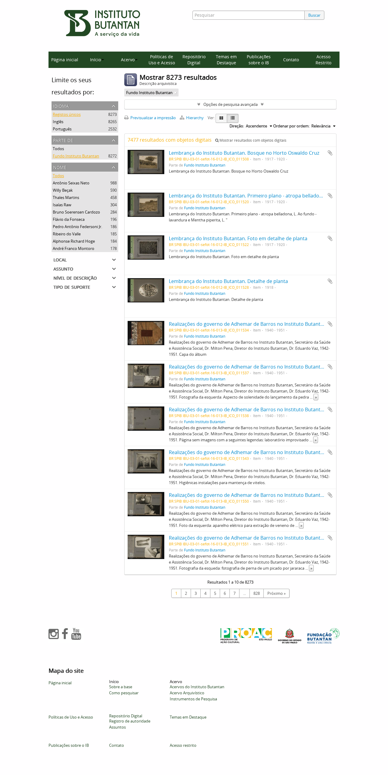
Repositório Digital (194, 60)
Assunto (63, 268)
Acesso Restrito (323, 60)
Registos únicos (67, 114)
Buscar (314, 15)
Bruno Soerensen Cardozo (76, 212)
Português (62, 129)
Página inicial (64, 59)
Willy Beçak (63, 190)
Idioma (61, 105)
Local (59, 259)
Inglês (58, 121)
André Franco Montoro (73, 248)
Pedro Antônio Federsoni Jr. (77, 226)
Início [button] (95, 59)
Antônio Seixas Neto (71, 183)
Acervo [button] (128, 59)
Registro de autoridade (129, 721)
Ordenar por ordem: (291, 126)
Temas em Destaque (226, 60)
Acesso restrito (183, 745)
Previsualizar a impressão (152, 117)
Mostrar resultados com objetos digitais (252, 140)
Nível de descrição (75, 277)
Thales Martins (66, 197)
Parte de (63, 140)
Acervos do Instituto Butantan (197, 686)
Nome (59, 167)
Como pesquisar (124, 693)
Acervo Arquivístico (187, 693)
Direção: (236, 126)
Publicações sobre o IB (259, 60)
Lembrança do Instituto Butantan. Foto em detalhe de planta (238, 238)
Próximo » (276, 593)
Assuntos (117, 727)
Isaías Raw (62, 204)
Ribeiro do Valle (67, 234)
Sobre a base (120, 686)
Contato (291, 59)
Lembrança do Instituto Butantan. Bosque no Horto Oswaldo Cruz (244, 153)
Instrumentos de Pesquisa (193, 699)
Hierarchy (195, 117)
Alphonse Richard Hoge (74, 241)
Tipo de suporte (71, 286)
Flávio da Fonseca (69, 219)
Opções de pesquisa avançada (230, 104)
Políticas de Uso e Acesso (162, 60)
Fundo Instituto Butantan (76, 156)
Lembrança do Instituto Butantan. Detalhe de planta (228, 281)
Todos (58, 148)
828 (256, 593)
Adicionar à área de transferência (330, 153)
